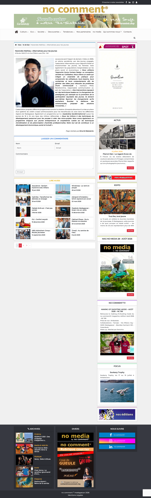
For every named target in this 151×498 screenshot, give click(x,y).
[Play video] (117, 343)
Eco (32, 32)
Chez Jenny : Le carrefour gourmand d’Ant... (42, 472)
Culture (23, 32)
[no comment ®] (136, 2)
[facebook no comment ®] (126, 2)
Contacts (128, 32)
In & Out (26, 45)
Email (57, 143)
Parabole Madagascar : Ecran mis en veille (80, 209)
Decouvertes (53, 32)
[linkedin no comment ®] (129, 2)
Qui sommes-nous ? (112, 32)
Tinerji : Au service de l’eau (80, 231)
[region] (117, 160)
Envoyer (20, 172)
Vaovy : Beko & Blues (42, 459)
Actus (117, 120)
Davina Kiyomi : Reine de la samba (41, 482)
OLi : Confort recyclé (40, 219)
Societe (41, 32)
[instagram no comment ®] (133, 2)
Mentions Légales (75, 495)
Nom (18, 143)
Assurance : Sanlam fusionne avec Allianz (40, 187)
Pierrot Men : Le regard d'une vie (117, 154)
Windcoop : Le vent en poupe (80, 187)
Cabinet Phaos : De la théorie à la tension (80, 220)
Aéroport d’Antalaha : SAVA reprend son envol (81, 198)
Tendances (68, 32)
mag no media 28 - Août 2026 (117, 239)
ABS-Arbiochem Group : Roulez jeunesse (41, 231)
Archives (34, 429)
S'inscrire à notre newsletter (113, 2)
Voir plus (130, 168)
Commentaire (22, 154)
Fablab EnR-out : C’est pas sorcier (42, 209)
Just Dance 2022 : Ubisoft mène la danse (41, 449)
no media (97, 32)
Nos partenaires (84, 32)
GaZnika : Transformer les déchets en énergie (42, 198)
